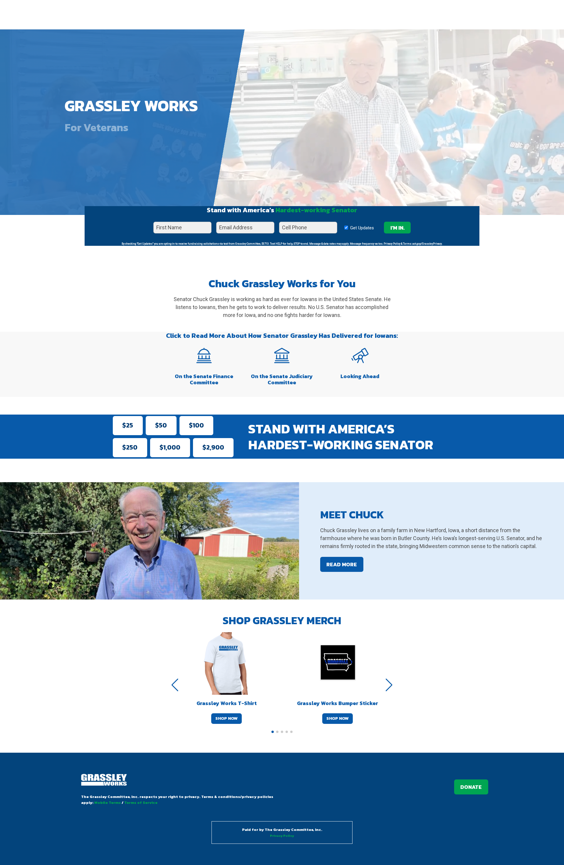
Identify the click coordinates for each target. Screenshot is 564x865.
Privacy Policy (282, 836)
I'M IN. (397, 228)
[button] (272, 732)
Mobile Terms (107, 802)
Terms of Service (140, 802)
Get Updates (361, 228)
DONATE (471, 787)
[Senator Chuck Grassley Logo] (104, 780)
